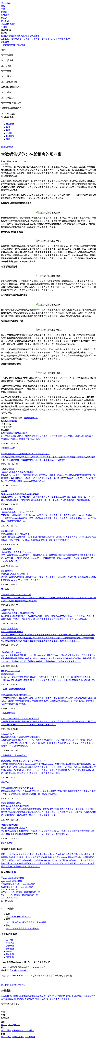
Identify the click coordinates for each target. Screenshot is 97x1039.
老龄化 (4, 803)
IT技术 (47, 39)
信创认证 (23, 39)
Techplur (27, 916)
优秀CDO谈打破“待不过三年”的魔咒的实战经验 (22, 854)
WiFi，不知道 (12, 632)
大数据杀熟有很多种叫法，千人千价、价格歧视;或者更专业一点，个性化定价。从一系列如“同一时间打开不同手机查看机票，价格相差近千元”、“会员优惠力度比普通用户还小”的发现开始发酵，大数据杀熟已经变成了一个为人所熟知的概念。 (48, 743)
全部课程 (5, 39)
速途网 (74, 996)
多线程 (4, 448)
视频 (8, 127)
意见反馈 (10, 949)
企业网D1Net (43, 999)
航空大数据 (6, 825)
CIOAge (15, 916)
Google (10, 531)
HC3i (21, 916)
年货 (9, 713)
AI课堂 (4, 27)
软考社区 (5, 15)
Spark (18, 671)
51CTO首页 (6, 3)
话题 (8, 130)
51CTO (9, 916)
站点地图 (10, 946)
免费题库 (66, 39)
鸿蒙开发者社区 (8, 24)
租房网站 (9, 421)
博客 (3, 6)
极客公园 (13, 999)
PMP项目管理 (56, 39)
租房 (3, 421)
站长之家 (67, 996)
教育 (9, 549)
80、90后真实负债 (16, 595)
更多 (13, 872)
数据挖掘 (21, 689)
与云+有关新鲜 (14, 574)
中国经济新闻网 (84, 996)
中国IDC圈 (33, 999)
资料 (9, 469)
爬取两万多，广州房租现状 (20, 718)
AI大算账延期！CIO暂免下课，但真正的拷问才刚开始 (61, 863)
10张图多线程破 (14, 433)
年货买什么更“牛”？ (16, 695)
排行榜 (16, 36)
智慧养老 (11, 803)
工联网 (6, 999)
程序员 (10, 843)
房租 (9, 734)
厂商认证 (39, 39)
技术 (11, 509)
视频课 (4, 36)
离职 (13, 469)
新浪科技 (5, 996)
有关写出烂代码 (14, 828)
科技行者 (45, 996)
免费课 (4, 18)
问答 (11, 45)
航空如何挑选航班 (15, 806)
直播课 (28, 36)
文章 (3, 45)
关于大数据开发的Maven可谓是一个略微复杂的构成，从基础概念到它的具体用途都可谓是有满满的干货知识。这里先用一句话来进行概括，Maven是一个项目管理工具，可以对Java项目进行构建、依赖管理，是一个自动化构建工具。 (48, 558)
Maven (10, 571)
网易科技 (21, 996)
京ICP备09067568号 (18, 970)
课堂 (15, 45)
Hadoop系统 (6, 628)
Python (4, 734)
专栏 (19, 45)
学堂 (3, 9)
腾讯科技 (13, 996)
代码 (13, 448)
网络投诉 (23, 755)
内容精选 (10, 124)
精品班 (4, 12)
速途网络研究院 (31, 418)
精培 (18, 928)
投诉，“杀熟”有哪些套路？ (21, 737)
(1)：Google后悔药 (17, 512)
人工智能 (15, 755)
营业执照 (5, 985)
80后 (9, 610)
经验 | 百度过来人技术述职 (20, 494)
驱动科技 (37, 996)
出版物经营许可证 (18, 985)
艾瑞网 (60, 996)
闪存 (7, 782)
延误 (17, 825)
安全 (15, 421)
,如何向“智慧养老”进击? (17, 788)
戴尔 (3, 782)
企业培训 (5, 21)
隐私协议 (10, 957)
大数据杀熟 (6, 755)
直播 (23, 45)
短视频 (22, 36)
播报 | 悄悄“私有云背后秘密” (23, 761)
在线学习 (5, 42)
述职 (3, 509)
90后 (13, 610)
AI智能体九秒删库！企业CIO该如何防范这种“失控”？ (31, 857)
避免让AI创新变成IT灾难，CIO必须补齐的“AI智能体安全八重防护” (39, 860)
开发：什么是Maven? (16, 552)
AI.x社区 (42, 922)
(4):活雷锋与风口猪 (17, 613)
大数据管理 (12, 689)
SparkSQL (11, 671)
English (9, 951)
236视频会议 (22, 999)
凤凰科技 (29, 996)
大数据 (4, 469)
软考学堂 (35, 36)
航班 (13, 825)
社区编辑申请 (7, 147)
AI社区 (9, 133)
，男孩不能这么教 (15, 534)
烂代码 (4, 843)
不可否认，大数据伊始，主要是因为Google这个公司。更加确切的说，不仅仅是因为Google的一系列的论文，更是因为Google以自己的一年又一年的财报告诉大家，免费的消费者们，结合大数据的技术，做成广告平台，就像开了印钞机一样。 (48, 518)
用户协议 (10, 954)
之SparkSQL (12, 652)
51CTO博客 (11, 922)
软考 (17, 39)
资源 (7, 45)
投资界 (52, 999)
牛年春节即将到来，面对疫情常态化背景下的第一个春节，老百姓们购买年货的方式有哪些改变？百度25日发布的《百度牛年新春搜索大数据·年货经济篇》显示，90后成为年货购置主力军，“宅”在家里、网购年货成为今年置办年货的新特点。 (48, 701)
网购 (13, 713)
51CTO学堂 (11, 928)
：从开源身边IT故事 (17, 472)
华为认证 (31, 39)
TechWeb (53, 996)
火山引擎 (66, 999)
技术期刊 (10, 136)
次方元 (58, 999)
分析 (13, 734)
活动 (8, 139)
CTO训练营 (33, 928)
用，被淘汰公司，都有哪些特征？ (25, 454)
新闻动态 (10, 943)
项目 (7, 509)
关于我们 (10, 940)
